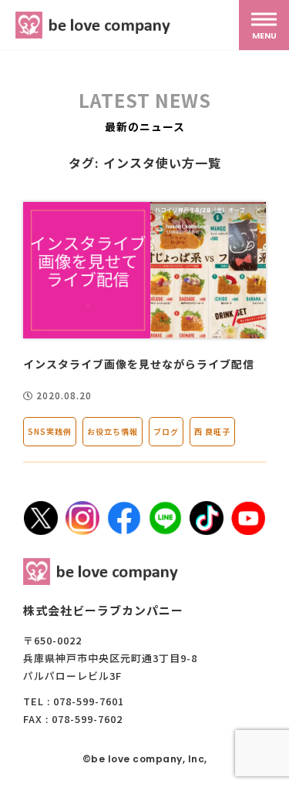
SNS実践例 (50, 431)
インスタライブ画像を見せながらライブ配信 (138, 364)
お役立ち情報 (112, 431)
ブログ (166, 431)
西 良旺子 (212, 431)
